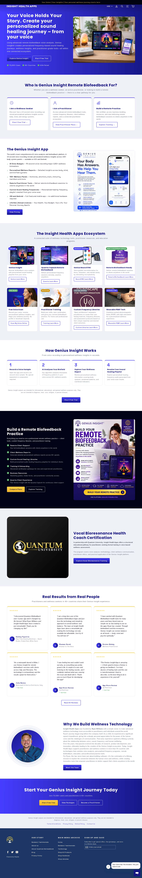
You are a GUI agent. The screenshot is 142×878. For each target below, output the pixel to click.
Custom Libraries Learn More (87, 327)
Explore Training (35, 489)
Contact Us (91, 824)
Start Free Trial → (20, 122)
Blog (33, 852)
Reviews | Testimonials (40, 842)
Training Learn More (50, 323)
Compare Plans (16, 489)
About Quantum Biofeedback (43, 849)
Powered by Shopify (13, 857)
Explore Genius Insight (19, 58)
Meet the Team (72, 768)
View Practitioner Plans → (67, 125)
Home (60, 842)
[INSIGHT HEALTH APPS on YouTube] (17, 852)
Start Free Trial (41, 58)
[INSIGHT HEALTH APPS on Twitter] (12, 852)
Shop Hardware (64, 856)
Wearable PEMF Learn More (118, 323)
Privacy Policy (68, 824)
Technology (62, 849)
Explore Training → (107, 125)
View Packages (68, 803)
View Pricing (15, 212)
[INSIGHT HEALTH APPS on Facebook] (8, 852)
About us (35, 846)
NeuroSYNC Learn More (84, 279)
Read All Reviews (71, 703)
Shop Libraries (63, 859)
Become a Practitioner (90, 803)
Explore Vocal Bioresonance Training (91, 561)
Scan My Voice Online (19, 323)
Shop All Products (65, 852)
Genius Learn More (18, 279)
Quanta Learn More (50, 281)
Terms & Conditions (54, 824)
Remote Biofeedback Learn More (120, 277)
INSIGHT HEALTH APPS (22, 6)
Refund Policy (80, 824)
